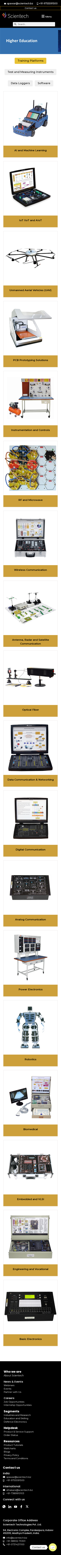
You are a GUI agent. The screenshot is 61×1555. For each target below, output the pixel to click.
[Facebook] (21, 1507)
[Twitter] (27, 1507)
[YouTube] (15, 1507)
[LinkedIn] (10, 1507)
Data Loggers (20, 83)
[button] (46, 16)
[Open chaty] (53, 1547)
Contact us (30, 8)
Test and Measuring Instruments (30, 72)
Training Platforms (30, 60)
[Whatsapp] (4, 1507)
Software (44, 83)
